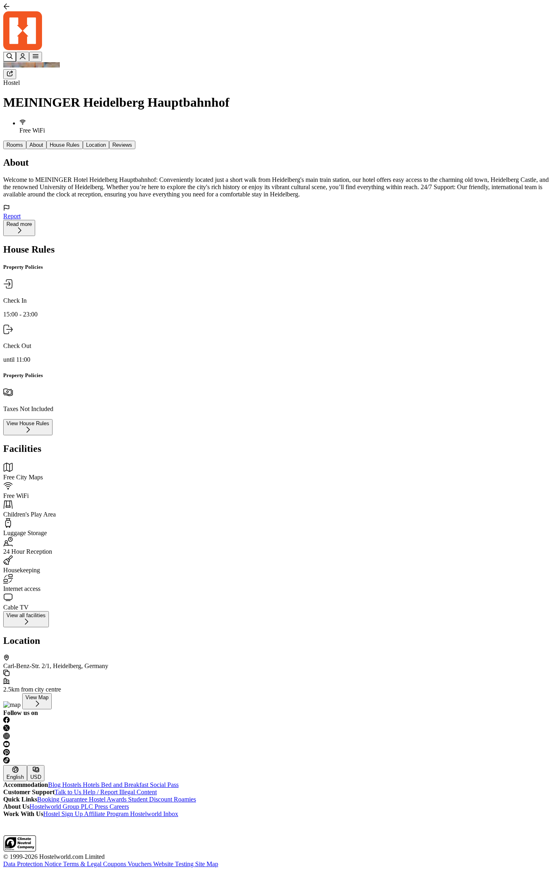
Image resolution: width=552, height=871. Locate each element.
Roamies (185, 799)
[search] (9, 57)
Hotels (92, 784)
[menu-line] (35, 57)
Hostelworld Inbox (154, 813)
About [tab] (36, 145)
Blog (55, 784)
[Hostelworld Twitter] (276, 729)
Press (102, 806)
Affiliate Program (107, 813)
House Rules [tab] (65, 145)
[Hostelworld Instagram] (276, 737)
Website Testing (174, 863)
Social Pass (164, 784)
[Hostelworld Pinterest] (276, 753)
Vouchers (140, 863)
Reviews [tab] (122, 145)
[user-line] (22, 57)
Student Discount (151, 799)
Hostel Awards (108, 799)
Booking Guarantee (63, 799)
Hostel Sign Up (63, 813)
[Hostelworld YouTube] (276, 745)
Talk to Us (69, 792)
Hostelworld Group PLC (62, 806)
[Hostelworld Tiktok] (276, 761)
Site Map (206, 863)
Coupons (115, 863)
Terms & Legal (83, 863)
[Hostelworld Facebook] (276, 721)
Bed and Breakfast (125, 784)
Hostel (11, 82)
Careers (119, 806)
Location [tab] (96, 145)
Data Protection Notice (33, 863)
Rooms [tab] (14, 145)
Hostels (72, 784)
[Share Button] (9, 74)
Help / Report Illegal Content (120, 792)
